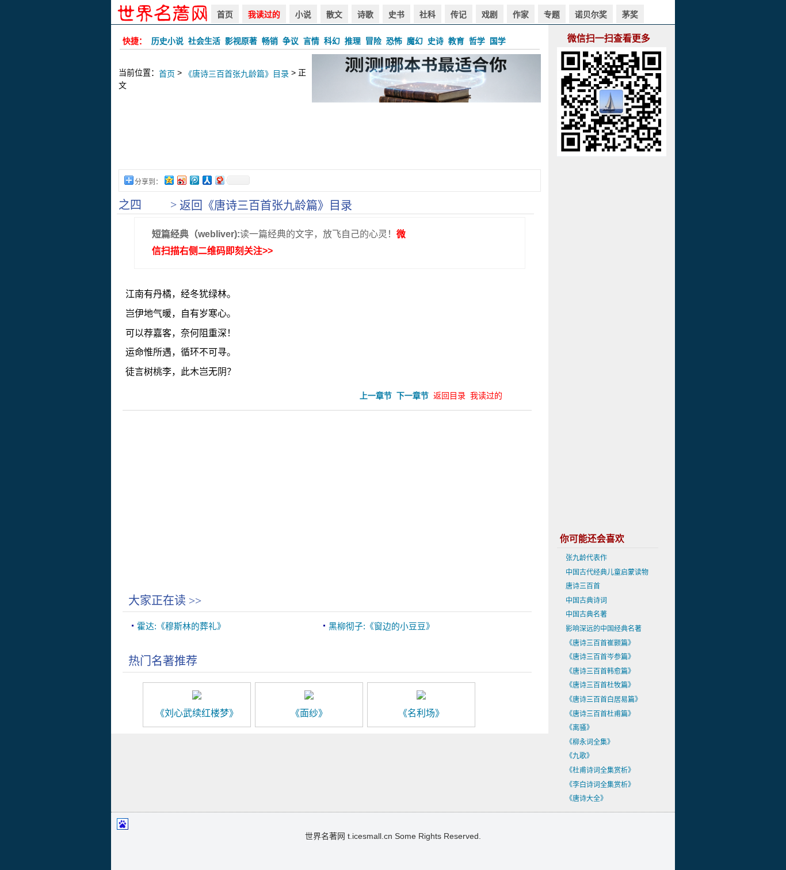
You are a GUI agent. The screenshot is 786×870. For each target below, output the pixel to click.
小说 (303, 14)
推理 (353, 40)
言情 (311, 40)
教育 (456, 40)
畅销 (270, 40)
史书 (396, 14)
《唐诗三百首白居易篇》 (604, 700)
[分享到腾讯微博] (194, 180)
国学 (498, 40)
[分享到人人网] (206, 180)
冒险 (373, 40)
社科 (427, 14)
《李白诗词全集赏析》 (600, 785)
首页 (225, 14)
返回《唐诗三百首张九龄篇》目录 (266, 205)
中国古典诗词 (586, 601)
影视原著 (241, 40)
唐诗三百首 (583, 586)
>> (195, 600)
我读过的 (264, 14)
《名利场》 (421, 713)
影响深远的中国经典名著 (604, 629)
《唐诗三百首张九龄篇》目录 (236, 73)
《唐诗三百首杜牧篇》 (600, 685)
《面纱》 (309, 713)
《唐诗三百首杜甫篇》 (600, 714)
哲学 (477, 40)
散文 (334, 14)
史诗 (436, 40)
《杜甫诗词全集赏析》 (600, 770)
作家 (521, 14)
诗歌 (365, 14)
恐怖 (394, 40)
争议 (291, 40)
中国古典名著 (586, 614)
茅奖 (630, 14)
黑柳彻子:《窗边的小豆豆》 (381, 626)
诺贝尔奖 (591, 14)
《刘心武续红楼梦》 (196, 713)
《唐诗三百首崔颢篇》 (600, 643)
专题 (552, 14)
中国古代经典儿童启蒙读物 (607, 572)
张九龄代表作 (586, 558)
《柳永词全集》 (590, 742)
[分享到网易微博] (219, 180)
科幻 (332, 40)
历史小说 (167, 40)
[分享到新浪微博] (181, 180)
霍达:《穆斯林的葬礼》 (181, 626)
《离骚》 (579, 728)
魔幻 (415, 40)
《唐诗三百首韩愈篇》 (600, 671)
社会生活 (204, 40)
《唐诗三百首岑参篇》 (600, 657)
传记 (459, 14)
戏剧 (490, 14)
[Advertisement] (329, 142)
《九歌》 (579, 756)
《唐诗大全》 (586, 799)
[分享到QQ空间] (168, 180)
